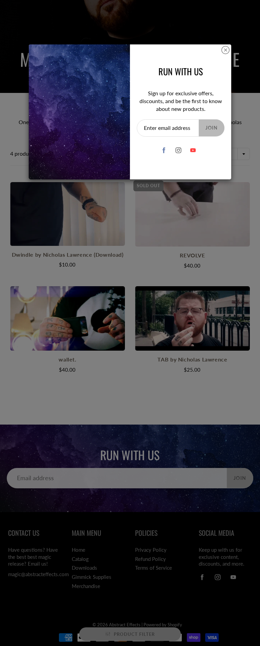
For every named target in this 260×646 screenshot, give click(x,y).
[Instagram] (178, 150)
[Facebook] (164, 150)
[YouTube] (193, 150)
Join (211, 128)
